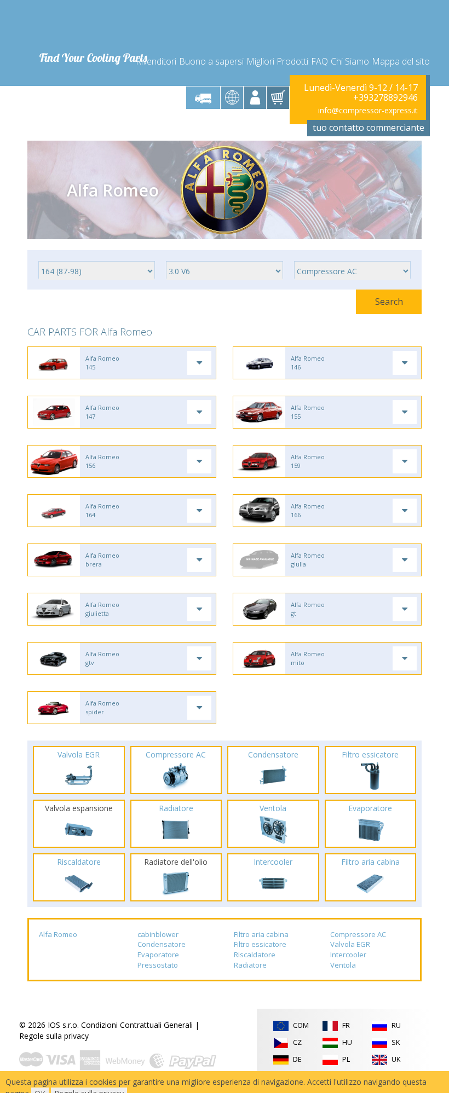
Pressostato (157, 965)
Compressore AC (358, 934)
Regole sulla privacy (54, 1036)
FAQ (319, 61)
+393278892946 (385, 97)
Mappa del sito (401, 61)
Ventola (343, 965)
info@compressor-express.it (368, 110)
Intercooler (348, 954)
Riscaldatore (254, 954)
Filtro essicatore (260, 944)
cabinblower (158, 934)
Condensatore (161, 944)
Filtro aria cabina (261, 934)
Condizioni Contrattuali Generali (137, 1025)
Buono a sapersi (211, 61)
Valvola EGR (350, 944)
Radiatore (250, 965)
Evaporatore (158, 954)
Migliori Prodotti (277, 61)
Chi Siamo (350, 61)
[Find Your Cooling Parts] (92, 25)
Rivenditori (156, 61)
